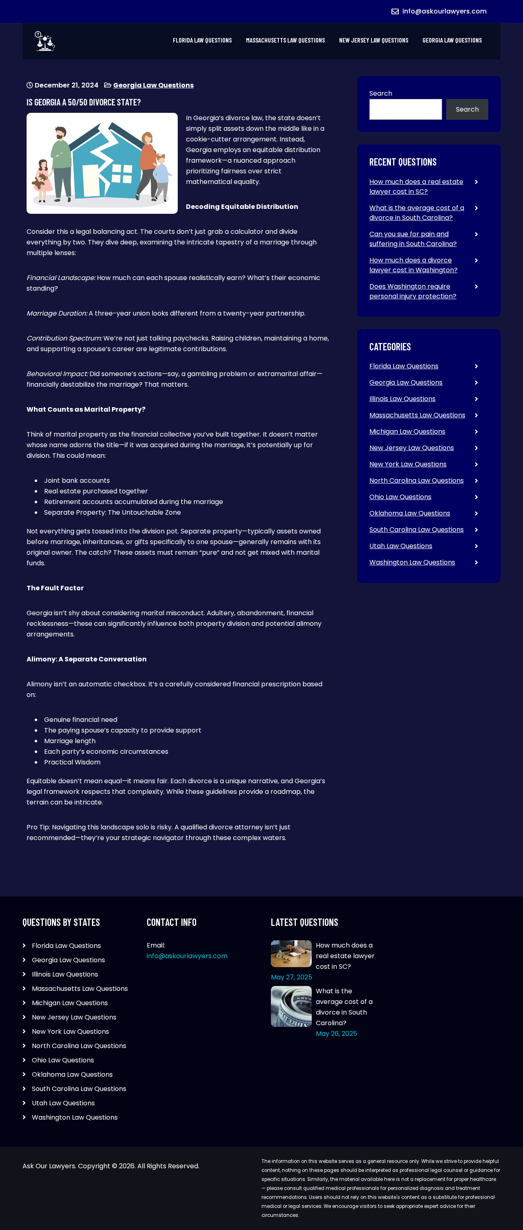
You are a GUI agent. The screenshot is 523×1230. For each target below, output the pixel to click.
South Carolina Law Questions (416, 529)
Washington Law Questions (412, 562)
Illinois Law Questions (402, 398)
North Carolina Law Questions (416, 480)
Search (380, 93)
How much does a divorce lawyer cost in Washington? (413, 265)
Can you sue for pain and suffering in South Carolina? (413, 239)
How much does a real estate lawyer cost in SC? (416, 186)
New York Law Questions (408, 464)
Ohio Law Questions (400, 497)
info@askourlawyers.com (444, 11)
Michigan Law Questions (407, 431)
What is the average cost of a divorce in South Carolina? (416, 212)
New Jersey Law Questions (373, 40)
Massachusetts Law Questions (285, 40)
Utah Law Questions (400, 546)
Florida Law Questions (202, 40)
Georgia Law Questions (452, 40)
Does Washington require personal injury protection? (412, 291)
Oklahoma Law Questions (409, 513)
